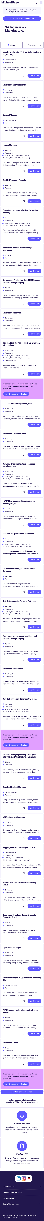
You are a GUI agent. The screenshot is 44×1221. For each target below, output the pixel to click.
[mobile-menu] (41, 2)
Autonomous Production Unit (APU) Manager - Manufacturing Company (22, 281)
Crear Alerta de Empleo (23, 18)
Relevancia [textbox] (32, 45)
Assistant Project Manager (14, 787)
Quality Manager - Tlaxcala (14, 180)
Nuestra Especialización (12, 1192)
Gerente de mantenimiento (14, 84)
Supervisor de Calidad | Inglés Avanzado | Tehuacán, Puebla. (19, 916)
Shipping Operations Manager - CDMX (19, 847)
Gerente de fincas (10, 1042)
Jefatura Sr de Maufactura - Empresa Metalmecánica (19, 465)
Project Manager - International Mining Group (19, 883)
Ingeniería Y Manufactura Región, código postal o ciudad (22, 11)
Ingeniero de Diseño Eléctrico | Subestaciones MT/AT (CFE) (22, 53)
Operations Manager (12, 947)
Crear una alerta (22, 1123)
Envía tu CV (22, 1154)
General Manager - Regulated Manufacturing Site (22, 978)
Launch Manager (10, 145)
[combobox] (33, 45)
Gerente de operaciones (13, 668)
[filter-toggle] (9, 45)
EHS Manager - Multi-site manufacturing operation (20, 1011)
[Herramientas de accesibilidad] (37, 3)
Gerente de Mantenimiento (14, 433)
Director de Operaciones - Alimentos (18, 533)
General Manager (10, 115)
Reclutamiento (8, 1198)
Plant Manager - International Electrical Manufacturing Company (20, 637)
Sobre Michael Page (11, 1204)
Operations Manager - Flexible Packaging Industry (20, 211)
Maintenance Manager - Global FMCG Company (19, 569)
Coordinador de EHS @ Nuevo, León (17, 403)
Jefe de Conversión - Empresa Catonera (20, 699)
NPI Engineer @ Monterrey (14, 817)
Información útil (9, 1186)
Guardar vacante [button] (24, 75)
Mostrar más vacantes (23, 1092)
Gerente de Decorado (12, 312)
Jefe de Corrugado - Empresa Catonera (19, 601)
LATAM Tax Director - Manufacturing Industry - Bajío (19, 502)
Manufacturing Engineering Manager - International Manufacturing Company (19, 755)
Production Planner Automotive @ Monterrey (17, 248)
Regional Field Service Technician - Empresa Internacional (21, 344)
